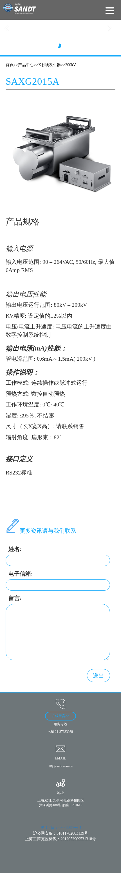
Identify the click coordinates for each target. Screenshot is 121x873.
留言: (15, 598)
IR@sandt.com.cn (61, 766)
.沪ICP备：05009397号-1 (60, 828)
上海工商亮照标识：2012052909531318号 (60, 839)
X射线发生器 (49, 65)
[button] (9, 28)
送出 (98, 675)
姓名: (15, 549)
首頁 (10, 65)
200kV (70, 65)
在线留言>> (60, 716)
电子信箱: (20, 574)
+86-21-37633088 (60, 732)
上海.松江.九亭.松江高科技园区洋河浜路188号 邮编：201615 (60, 802)
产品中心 (26, 65)
